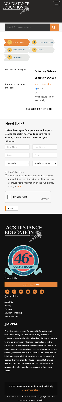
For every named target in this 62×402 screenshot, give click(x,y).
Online (40, 88)
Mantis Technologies (31, 390)
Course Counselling (13, 313)
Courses (8, 309)
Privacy (8, 305)
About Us (9, 302)
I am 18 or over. (16, 172)
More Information (43, 84)
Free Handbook (12, 316)
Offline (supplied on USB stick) (44, 98)
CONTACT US (31, 284)
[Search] (54, 27)
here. (19, 186)
